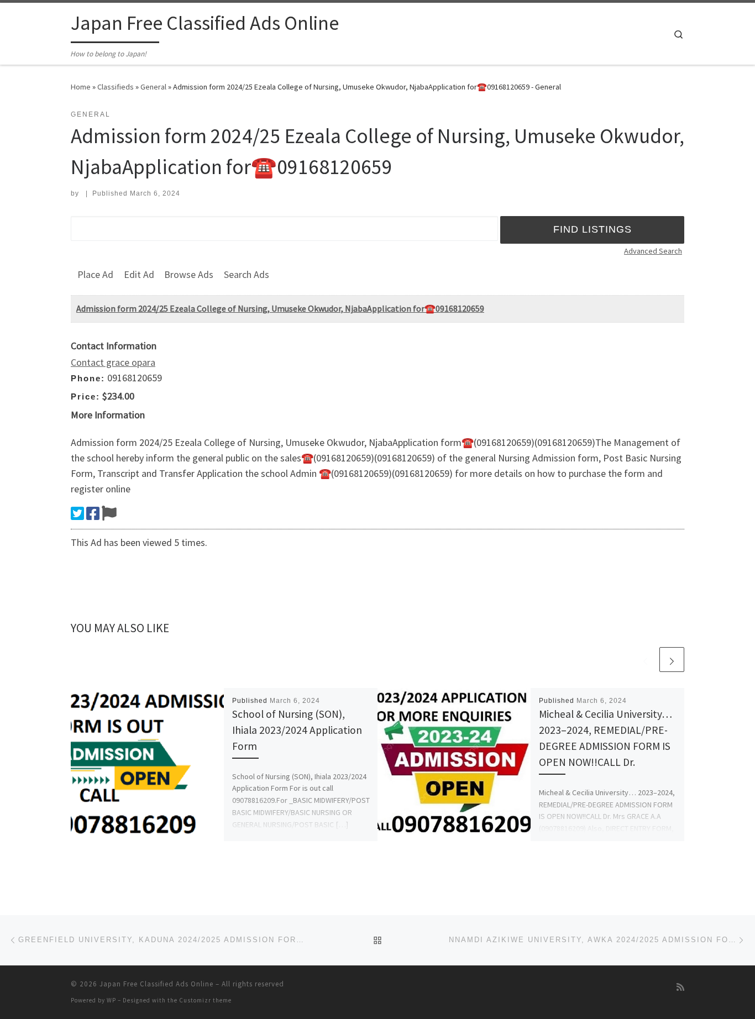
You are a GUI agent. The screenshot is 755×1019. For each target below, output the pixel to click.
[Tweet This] (77, 513)
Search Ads (246, 274)
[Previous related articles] (645, 659)
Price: (85, 396)
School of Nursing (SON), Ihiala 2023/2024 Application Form (297, 730)
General (153, 87)
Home (81, 87)
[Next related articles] (671, 659)
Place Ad (95, 274)
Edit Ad (139, 274)
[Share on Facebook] (92, 513)
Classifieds (115, 87)
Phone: (88, 378)
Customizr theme (205, 1000)
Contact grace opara (113, 362)
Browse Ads (188, 274)
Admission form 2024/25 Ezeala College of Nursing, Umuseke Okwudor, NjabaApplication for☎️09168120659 (280, 308)
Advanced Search (653, 251)
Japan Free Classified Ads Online (156, 984)
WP (111, 1000)
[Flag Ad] (109, 513)
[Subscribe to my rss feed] (680, 987)
